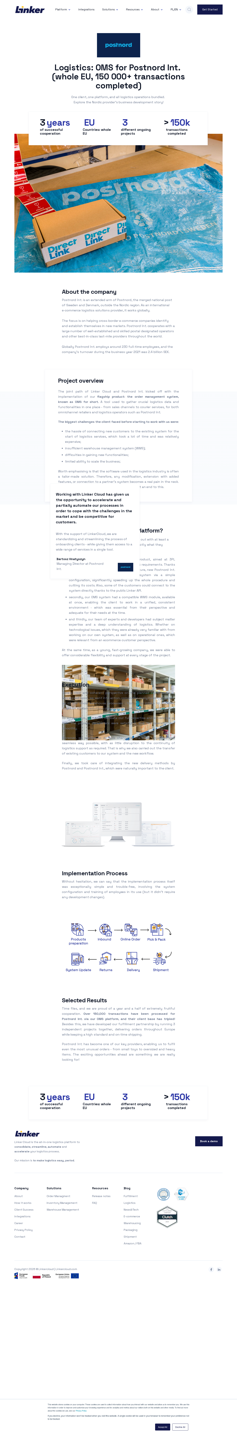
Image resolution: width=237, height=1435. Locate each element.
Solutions (108, 9)
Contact (19, 1236)
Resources (132, 9)
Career (18, 1223)
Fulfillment (131, 1196)
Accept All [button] (162, 1426)
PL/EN (174, 9)
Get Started (210, 9)
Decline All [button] (180, 1426)
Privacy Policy (81, 1410)
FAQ (94, 1203)
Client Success (23, 1209)
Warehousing (132, 1223)
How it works (22, 1203)
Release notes (101, 1196)
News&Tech (131, 1209)
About (155, 9)
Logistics (130, 1203)
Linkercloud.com (67, 1269)
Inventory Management (62, 1203)
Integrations (86, 9)
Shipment (130, 1236)
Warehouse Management (63, 1209)
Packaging (130, 1230)
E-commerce (132, 1216)
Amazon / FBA (132, 1243)
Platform (61, 9)
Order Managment (58, 1196)
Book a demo (209, 1141)
